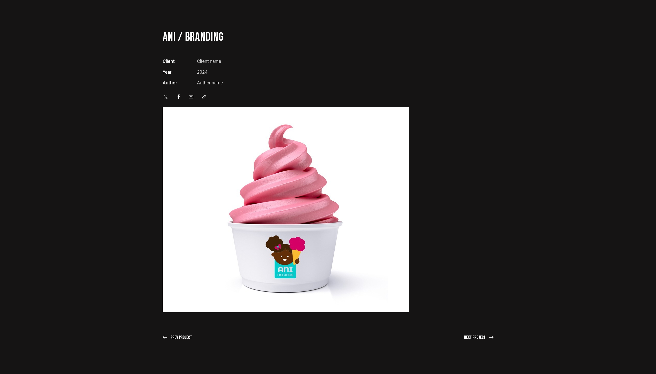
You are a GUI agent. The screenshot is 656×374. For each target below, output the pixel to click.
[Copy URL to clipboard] (204, 97)
